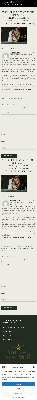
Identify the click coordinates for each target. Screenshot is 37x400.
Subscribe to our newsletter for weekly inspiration (17, 90)
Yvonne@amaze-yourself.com (15, 327)
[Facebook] (34, 53)
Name (3, 134)
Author (3, 48)
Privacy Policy (21, 397)
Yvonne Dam (15, 53)
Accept (18, 384)
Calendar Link (7, 331)
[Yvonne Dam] (5, 56)
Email (3, 141)
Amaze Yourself (13, 2)
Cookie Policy (14, 397)
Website (4, 148)
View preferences (18, 393)
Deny (18, 389)
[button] (34, 367)
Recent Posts (10, 48)
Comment (5, 113)
